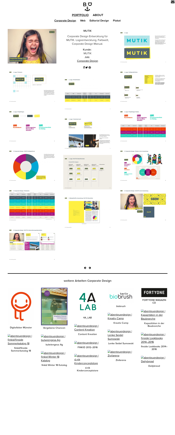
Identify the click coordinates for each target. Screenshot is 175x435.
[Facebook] (84, 67)
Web (82, 20)
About (98, 15)
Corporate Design (65, 20)
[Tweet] (86, 67)
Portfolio (80, 15)
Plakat (117, 20)
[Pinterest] (90, 67)
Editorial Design (99, 20)
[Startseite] (87, 7)
